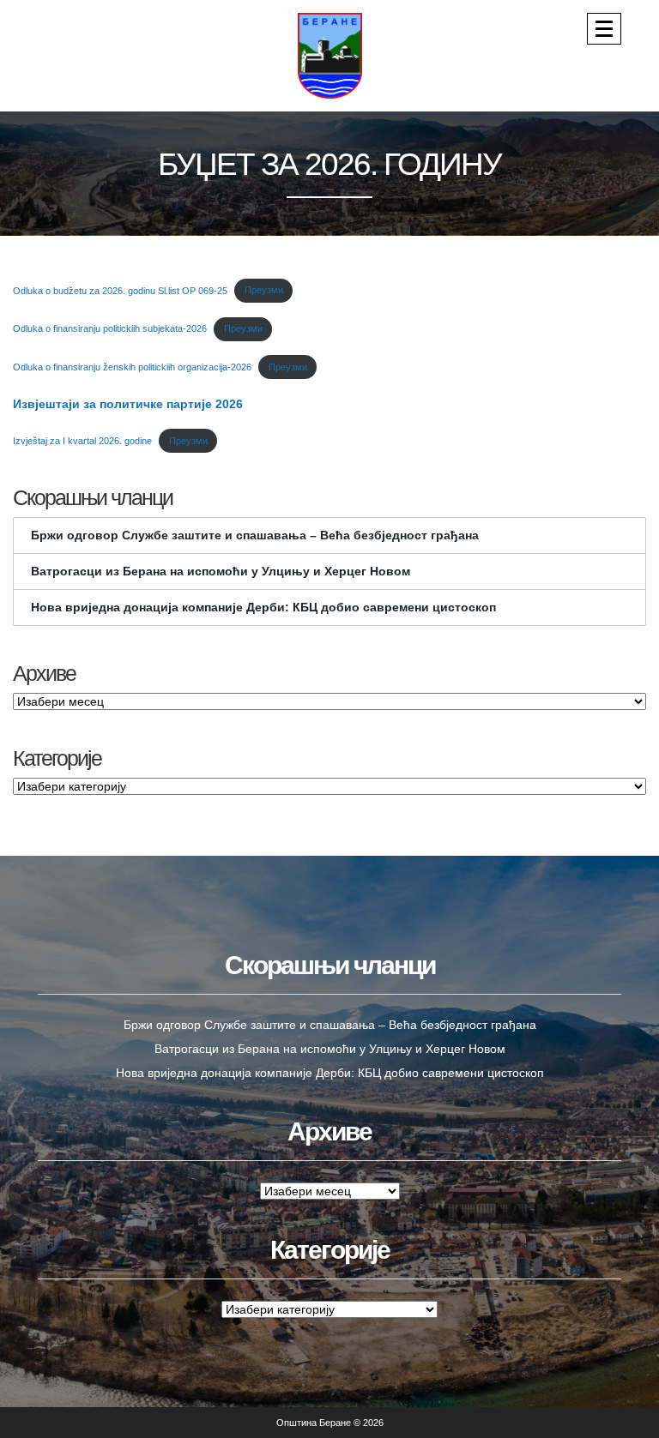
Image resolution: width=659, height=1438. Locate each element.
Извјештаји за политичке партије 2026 (128, 404)
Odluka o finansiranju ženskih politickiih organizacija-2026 (132, 367)
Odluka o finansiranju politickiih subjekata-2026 (110, 328)
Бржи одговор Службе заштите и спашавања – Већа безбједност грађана (255, 535)
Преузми (264, 290)
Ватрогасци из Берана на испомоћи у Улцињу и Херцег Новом (220, 571)
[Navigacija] (604, 29)
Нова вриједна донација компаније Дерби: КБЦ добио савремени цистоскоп (263, 607)
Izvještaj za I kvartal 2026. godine (82, 441)
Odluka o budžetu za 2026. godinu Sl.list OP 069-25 (120, 290)
